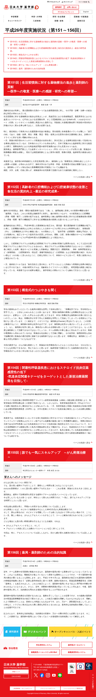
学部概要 (15, 16)
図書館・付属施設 (81, 16)
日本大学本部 (16, 676)
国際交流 (81, 21)
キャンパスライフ (15, 21)
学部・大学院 (37, 16)
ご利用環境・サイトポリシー (22, 688)
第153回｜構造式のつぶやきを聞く (24, 54)
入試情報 (37, 21)
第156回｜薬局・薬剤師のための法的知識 (27, 68)
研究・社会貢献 (59, 16)
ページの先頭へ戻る (81, 177)
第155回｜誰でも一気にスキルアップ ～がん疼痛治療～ (34, 64)
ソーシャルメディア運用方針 (73, 688)
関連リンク (16, 671)
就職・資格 (59, 21)
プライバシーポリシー (47, 688)
